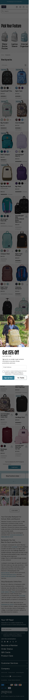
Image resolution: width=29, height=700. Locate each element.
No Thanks (20, 378)
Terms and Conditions (10, 374)
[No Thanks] (25, 317)
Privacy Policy (13, 372)
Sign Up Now (8, 378)
